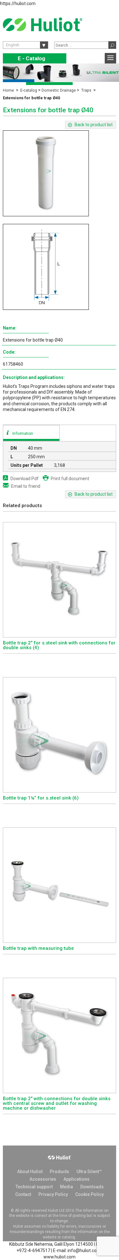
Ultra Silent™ (89, 1171)
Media (66, 1186)
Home (8, 90)
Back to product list (94, 124)
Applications (76, 1179)
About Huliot (30, 1171)
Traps (86, 90)
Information (22, 433)
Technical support (34, 1186)
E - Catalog (34, 58)
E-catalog (28, 90)
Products (59, 1171)
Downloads (92, 1186)
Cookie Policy (89, 1194)
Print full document (70, 478)
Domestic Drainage (59, 90)
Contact (23, 1194)
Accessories (43, 1179)
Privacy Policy (53, 1194)
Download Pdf (24, 478)
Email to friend (25, 486)
